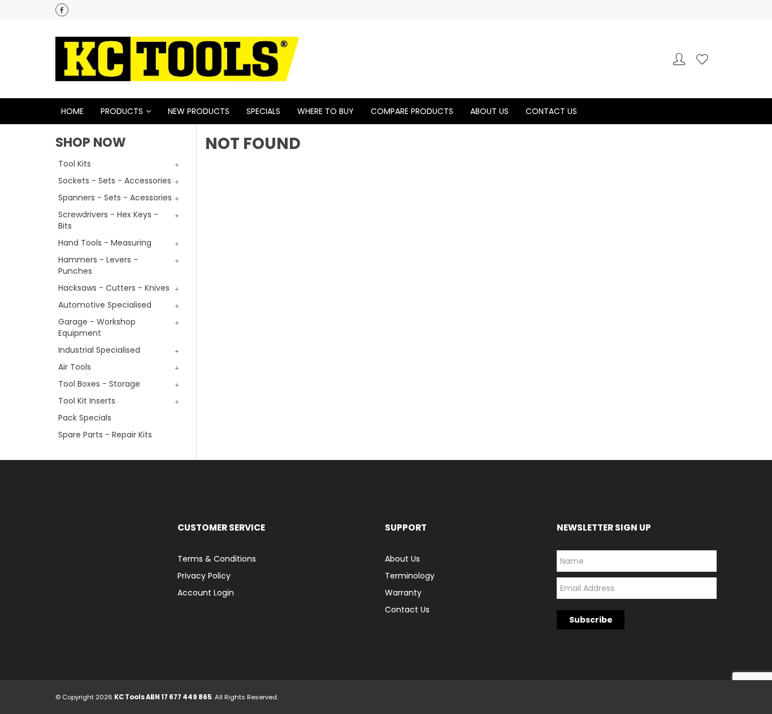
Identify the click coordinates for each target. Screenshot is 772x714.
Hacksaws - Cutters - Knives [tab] (114, 288)
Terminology (410, 575)
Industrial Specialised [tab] (99, 350)
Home (72, 111)
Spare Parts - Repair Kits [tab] (105, 434)
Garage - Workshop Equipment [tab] (97, 327)
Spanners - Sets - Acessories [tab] (115, 197)
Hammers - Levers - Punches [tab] (98, 265)
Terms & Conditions (216, 558)
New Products (198, 111)
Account (679, 59)
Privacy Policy (204, 575)
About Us (489, 111)
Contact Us (551, 111)
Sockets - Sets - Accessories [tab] (114, 180)
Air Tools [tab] (74, 367)
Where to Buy (325, 111)
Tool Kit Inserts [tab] (86, 400)
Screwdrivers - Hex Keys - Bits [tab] (108, 220)
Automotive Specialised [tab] (104, 304)
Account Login (205, 592)
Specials (263, 111)
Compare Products (412, 111)
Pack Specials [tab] (84, 417)
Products (122, 111)
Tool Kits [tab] (74, 163)
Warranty (403, 592)
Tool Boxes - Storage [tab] (99, 383)
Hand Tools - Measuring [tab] (104, 242)
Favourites (702, 59)
